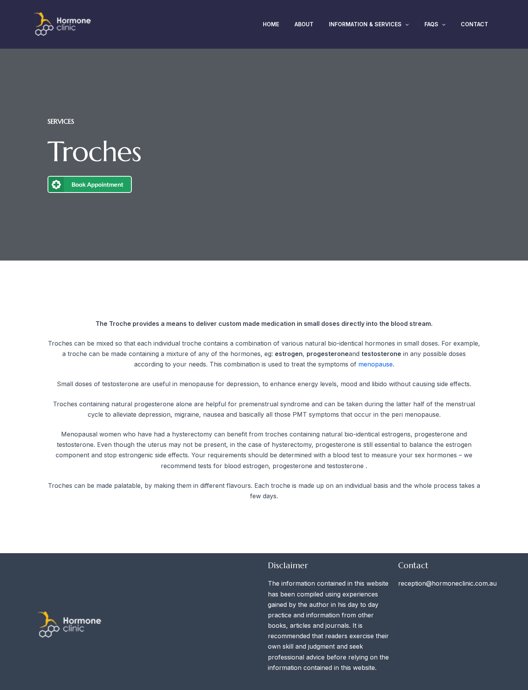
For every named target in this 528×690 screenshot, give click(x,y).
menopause (375, 364)
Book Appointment (97, 184)
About (304, 24)
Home (271, 24)
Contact (474, 24)
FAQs (431, 24)
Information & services (365, 24)
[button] (405, 24)
